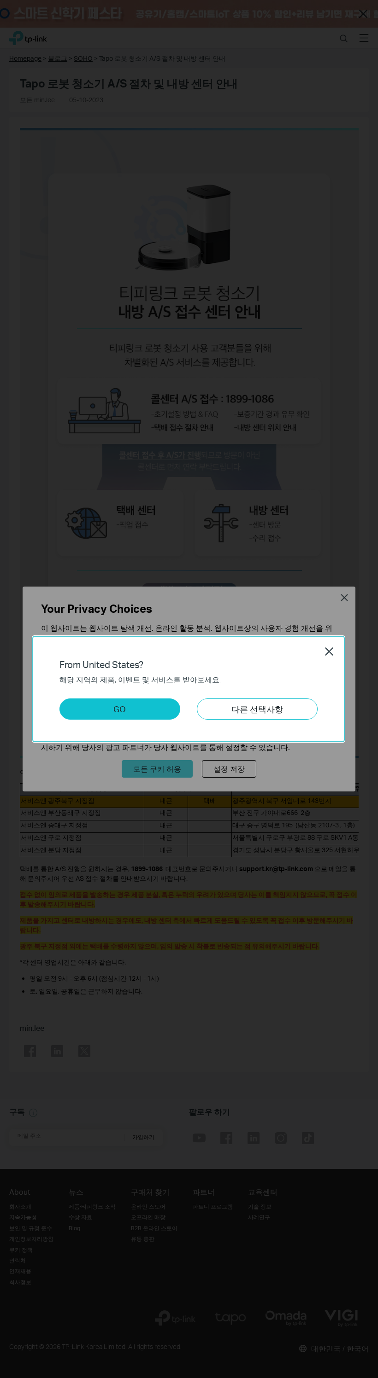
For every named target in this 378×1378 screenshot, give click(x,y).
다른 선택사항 (257, 709)
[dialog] (189, 689)
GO (119, 709)
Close (329, 651)
